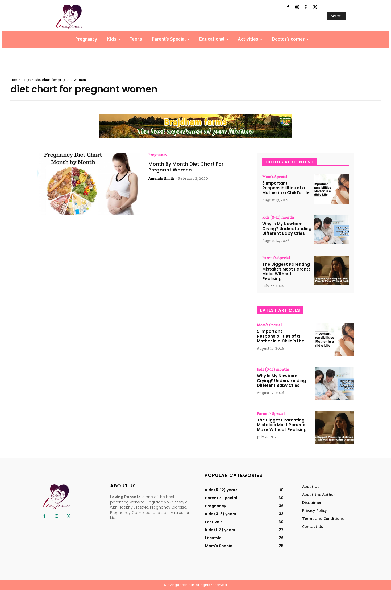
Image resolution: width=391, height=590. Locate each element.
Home (15, 79)
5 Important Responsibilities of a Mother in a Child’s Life (286, 187)
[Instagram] (297, 7)
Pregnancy (157, 155)
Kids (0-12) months (278, 217)
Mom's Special (274, 176)
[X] (315, 7)
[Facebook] (288, 7)
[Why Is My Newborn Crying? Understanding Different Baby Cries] (331, 230)
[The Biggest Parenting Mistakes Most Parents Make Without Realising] (331, 270)
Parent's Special (276, 258)
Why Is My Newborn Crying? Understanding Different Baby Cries (286, 228)
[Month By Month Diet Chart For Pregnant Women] (88, 184)
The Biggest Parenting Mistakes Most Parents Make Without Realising (286, 271)
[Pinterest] (306, 7)
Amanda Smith (161, 178)
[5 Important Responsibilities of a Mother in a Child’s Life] (331, 189)
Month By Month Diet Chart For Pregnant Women (185, 167)
